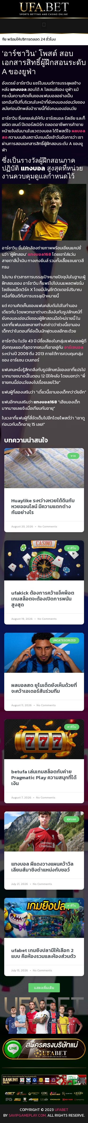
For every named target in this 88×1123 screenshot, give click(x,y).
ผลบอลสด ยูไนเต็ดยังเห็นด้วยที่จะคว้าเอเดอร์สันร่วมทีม (44, 688)
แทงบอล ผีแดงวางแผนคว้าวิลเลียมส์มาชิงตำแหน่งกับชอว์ (42, 866)
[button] (44, 24)
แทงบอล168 (39, 254)
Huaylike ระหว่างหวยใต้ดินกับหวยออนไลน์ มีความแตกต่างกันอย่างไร (43, 506)
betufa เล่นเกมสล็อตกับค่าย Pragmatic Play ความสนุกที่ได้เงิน (44, 777)
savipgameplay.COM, (27, 1115)
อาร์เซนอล (73, 347)
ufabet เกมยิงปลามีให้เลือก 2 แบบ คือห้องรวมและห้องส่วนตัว (43, 953)
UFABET (61, 1109)
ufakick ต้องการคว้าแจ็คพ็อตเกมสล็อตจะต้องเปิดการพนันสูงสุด (42, 598)
